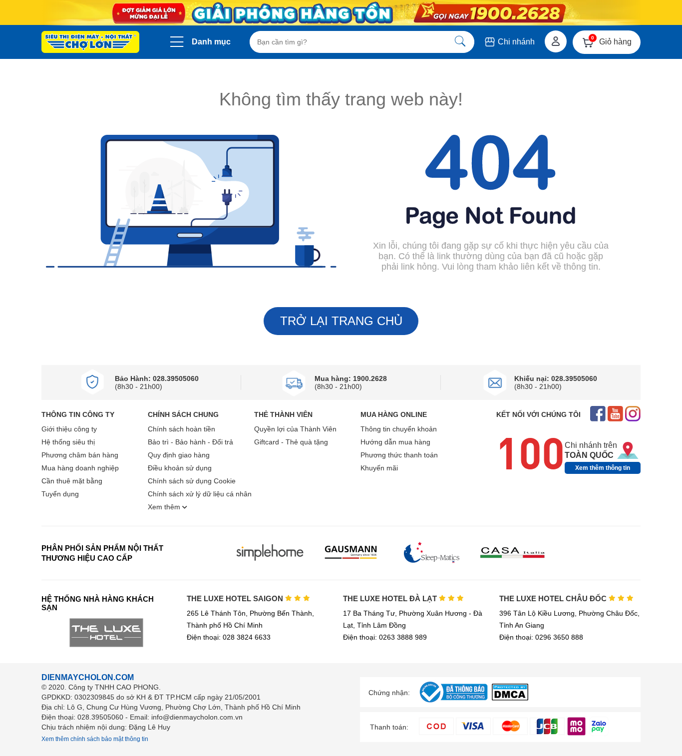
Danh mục (211, 41)
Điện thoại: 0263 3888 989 (385, 637)
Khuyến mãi (379, 468)
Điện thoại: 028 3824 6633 (229, 637)
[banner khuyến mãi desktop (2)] (341, 12)
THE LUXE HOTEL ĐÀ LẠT (391, 598)
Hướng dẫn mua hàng (395, 442)
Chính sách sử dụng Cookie (192, 481)
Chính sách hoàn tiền (181, 429)
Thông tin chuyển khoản (398, 429)
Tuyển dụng (60, 494)
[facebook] (598, 414)
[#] (453, 703)
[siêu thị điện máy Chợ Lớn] (90, 43)
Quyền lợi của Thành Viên (295, 429)
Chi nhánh (515, 41)
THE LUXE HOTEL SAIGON (236, 598)
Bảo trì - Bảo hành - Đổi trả (190, 442)
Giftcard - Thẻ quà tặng (291, 442)
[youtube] (615, 414)
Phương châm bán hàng (79, 455)
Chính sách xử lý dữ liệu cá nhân (200, 494)
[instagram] (633, 414)
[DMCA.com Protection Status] (510, 698)
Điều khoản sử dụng (180, 468)
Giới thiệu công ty (69, 429)
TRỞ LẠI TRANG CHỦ (341, 321)
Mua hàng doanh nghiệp (80, 468)
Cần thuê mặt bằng (71, 481)
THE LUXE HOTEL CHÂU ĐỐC (554, 598)
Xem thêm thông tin (602, 467)
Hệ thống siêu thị (68, 442)
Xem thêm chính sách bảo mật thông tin (94, 739)
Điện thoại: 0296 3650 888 (541, 637)
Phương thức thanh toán (399, 455)
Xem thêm (165, 507)
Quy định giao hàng (179, 455)
